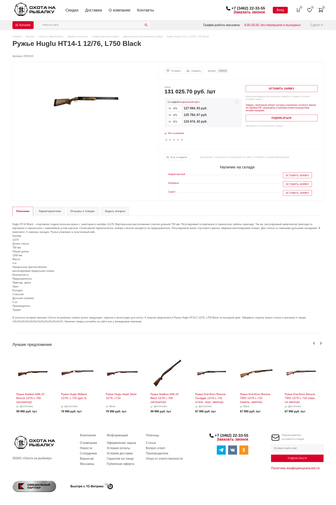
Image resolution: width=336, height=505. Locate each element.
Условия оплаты (118, 448)
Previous (314, 343)
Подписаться (297, 458)
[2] (170, 140)
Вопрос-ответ (155, 448)
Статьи (151, 443)
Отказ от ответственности (164, 458)
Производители (157, 453)
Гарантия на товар (120, 458)
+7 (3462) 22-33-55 (248, 8)
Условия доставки (120, 453)
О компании (119, 10)
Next (321, 343)
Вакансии (87, 458)
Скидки (72, 10)
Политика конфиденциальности (295, 468)
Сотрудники (88, 453)
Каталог (25, 25)
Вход (280, 10)
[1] (166, 140)
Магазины (87, 464)
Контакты (145, 10)
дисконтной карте (191, 102)
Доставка (93, 10)
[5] (182, 140)
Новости (86, 448)
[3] (174, 140)
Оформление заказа (121, 443)
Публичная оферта (120, 464)
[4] (178, 140)
